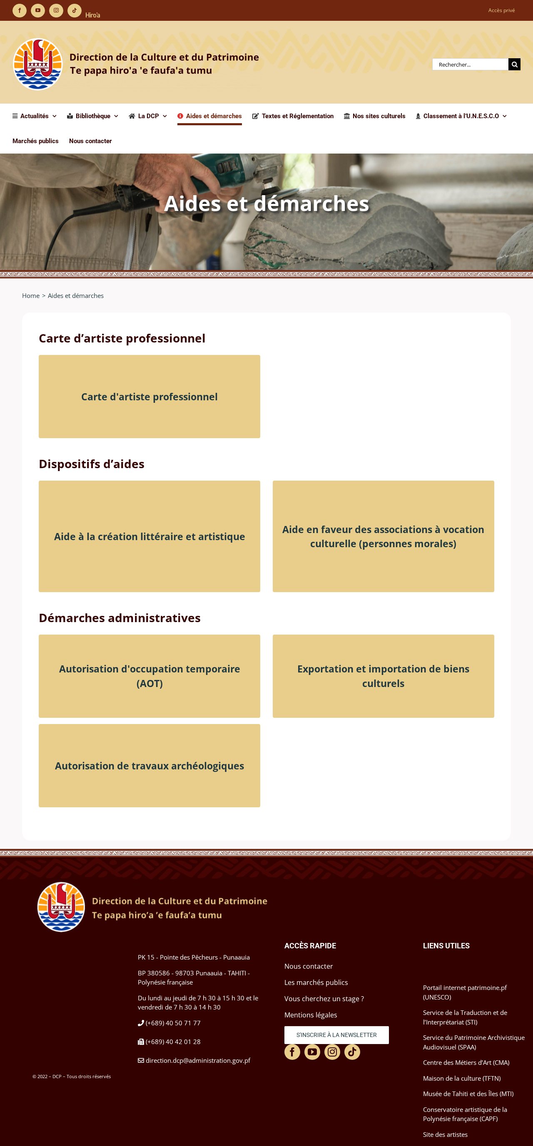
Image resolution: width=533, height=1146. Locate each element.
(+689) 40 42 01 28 (173, 1041)
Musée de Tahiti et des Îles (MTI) (468, 1093)
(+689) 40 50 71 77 (173, 1023)
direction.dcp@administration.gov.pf (198, 1060)
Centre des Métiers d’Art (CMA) (466, 1062)
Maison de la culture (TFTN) (462, 1078)
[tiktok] (352, 1052)
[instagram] (332, 1052)
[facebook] (292, 1052)
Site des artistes (445, 1134)
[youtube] (312, 1052)
